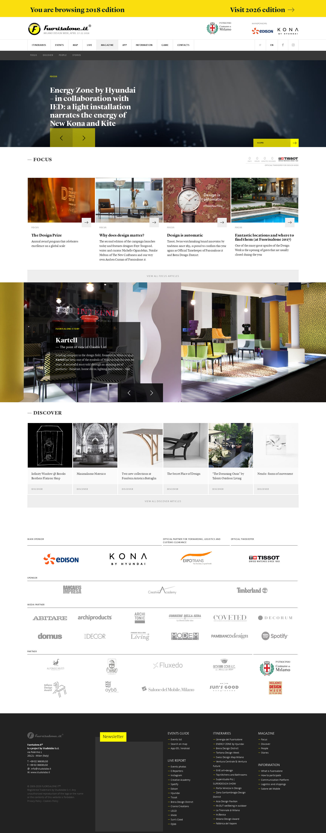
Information (144, 45)
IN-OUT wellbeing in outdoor (230, 805)
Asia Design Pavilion (225, 801)
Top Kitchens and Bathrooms (230, 775)
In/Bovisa (219, 814)
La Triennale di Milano (226, 810)
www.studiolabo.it (40, 772)
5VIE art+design (223, 770)
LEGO (172, 811)
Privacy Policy (34, 801)
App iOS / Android (179, 748)
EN (271, 45)
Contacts (183, 45)
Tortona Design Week (226, 752)
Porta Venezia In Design (227, 788)
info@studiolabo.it (41, 769)
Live (89, 45)
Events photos (177, 766)
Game (164, 45)
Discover (48, 55)
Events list (175, 739)
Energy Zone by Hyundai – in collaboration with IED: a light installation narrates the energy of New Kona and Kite (93, 106)
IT (260, 45)
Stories (76, 55)
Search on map (177, 744)
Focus (33, 55)
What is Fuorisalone (270, 771)
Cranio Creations (178, 806)
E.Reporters (175, 771)
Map (75, 45)
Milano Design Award (226, 819)
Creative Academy (179, 780)
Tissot (172, 797)
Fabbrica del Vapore (225, 823)
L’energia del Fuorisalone (227, 739)
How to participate (269, 775)
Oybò (172, 824)
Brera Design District (180, 802)
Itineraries (39, 45)
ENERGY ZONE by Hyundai (228, 744)
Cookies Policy (50, 801)
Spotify (173, 784)
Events (59, 45)
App (124, 45)
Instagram (175, 775)
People (63, 55)
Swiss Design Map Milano (228, 757)
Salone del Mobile (269, 789)
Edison (173, 789)
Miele (172, 815)
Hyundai (174, 793)
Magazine (107, 45)
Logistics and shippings (272, 784)
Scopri (260, 143)
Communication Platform (273, 780)
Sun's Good (175, 819)
